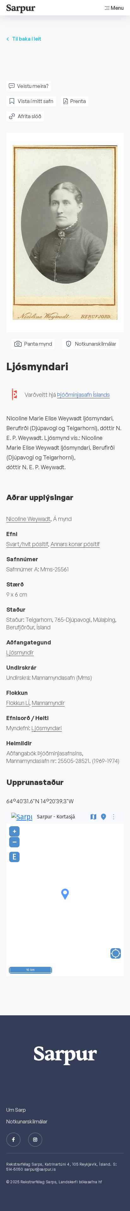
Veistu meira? (32, 86)
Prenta (78, 101)
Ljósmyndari (47, 727)
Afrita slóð (29, 116)
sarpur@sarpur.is (40, 1169)
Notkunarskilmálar (95, 344)
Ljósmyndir (20, 652)
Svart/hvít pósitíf (27, 543)
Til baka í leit (26, 39)
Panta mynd (38, 344)
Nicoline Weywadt (28, 518)
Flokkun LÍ (17, 702)
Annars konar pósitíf (75, 543)
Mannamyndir (48, 702)
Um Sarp (16, 1110)
